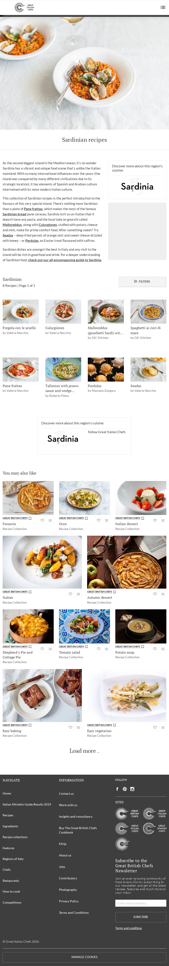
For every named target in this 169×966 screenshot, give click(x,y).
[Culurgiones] (63, 312)
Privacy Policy (69, 901)
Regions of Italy (13, 859)
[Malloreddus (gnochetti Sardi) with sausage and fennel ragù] (106, 312)
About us (65, 855)
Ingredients (10, 826)
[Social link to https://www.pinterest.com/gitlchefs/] (125, 789)
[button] (163, 7)
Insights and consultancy (75, 816)
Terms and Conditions (74, 912)
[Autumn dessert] (126, 562)
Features (8, 848)
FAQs (62, 844)
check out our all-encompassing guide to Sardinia (64, 260)
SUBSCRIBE (140, 917)
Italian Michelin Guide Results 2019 (27, 804)
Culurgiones (48, 225)
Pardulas (32, 240)
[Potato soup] (140, 626)
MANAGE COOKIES (84, 957)
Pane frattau (33, 209)
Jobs (62, 867)
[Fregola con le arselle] (21, 312)
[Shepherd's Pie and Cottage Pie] (28, 626)
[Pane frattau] (21, 370)
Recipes (8, 815)
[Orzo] (84, 498)
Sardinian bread (14, 214)
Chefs (7, 869)
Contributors (68, 878)
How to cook (11, 891)
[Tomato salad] (84, 626)
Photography (68, 889)
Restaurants (11, 880)
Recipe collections (15, 837)
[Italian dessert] (140, 498)
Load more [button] (83, 751)
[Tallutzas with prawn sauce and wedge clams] (63, 370)
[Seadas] (148, 370)
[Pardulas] (106, 370)
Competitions (12, 902)
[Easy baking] (42, 695)
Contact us (66, 793)
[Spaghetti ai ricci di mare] (148, 312)
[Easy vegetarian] (126, 695)
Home (7, 793)
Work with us (68, 805)
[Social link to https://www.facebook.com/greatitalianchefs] (117, 789)
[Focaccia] (28, 498)
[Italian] (42, 562)
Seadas (8, 235)
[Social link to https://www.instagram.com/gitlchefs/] (132, 789)
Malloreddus (12, 225)
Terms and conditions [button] (128, 928)
